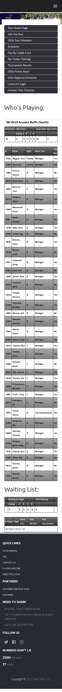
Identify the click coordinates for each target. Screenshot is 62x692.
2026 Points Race (18, 71)
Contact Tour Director (21, 90)
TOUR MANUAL (10, 550)
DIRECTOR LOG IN (11, 574)
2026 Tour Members (20, 40)
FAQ (5, 556)
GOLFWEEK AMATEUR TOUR (16, 589)
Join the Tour (15, 34)
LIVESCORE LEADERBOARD (18, 624)
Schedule (13, 46)
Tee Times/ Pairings (19, 59)
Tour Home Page (18, 28)
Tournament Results (20, 65)
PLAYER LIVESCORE (11, 568)
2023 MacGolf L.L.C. (38, 679)
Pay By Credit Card (19, 53)
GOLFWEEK (8, 594)
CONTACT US (9, 562)
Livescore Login (17, 84)
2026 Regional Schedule (22, 77)
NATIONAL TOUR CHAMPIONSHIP (22, 609)
